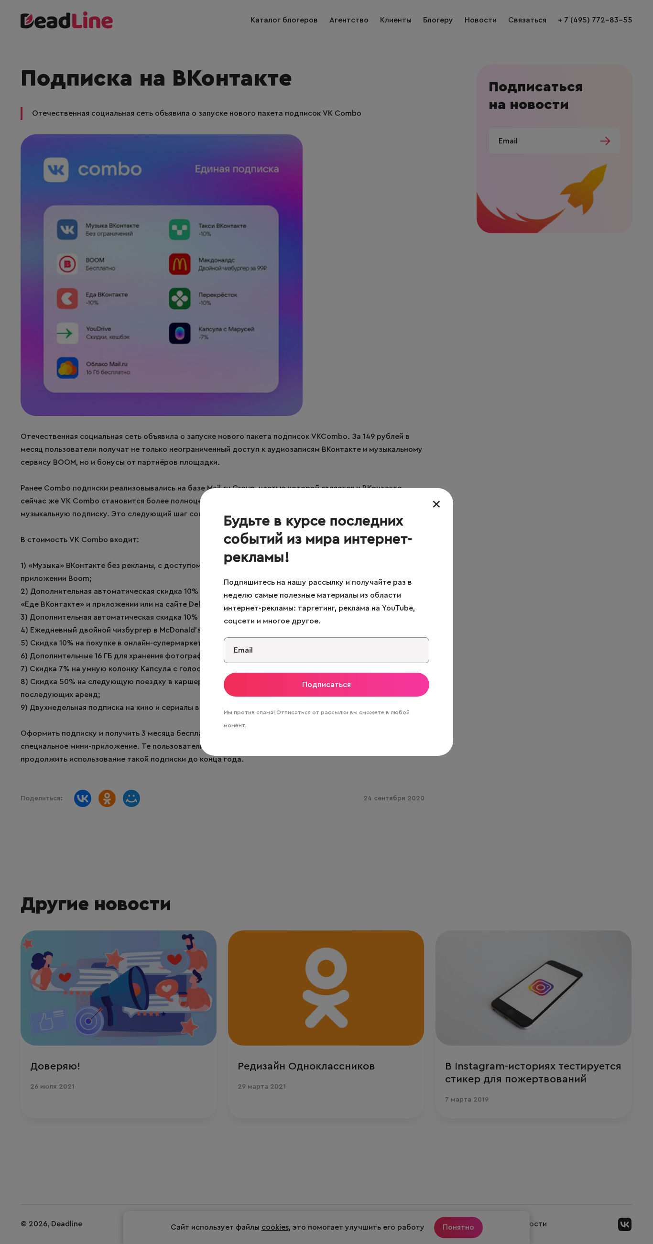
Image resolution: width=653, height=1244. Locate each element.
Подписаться (326, 684)
